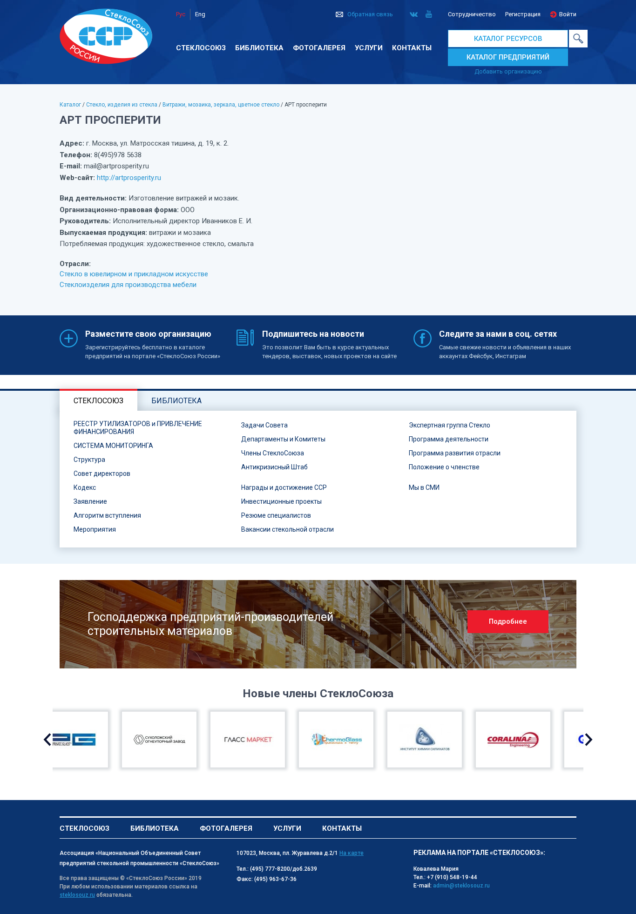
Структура (89, 459)
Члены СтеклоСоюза (272, 453)
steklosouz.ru (77, 895)
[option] (318, 624)
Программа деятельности (448, 439)
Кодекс (85, 487)
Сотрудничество (472, 14)
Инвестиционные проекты (281, 501)
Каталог (70, 104)
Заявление (90, 501)
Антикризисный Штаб (274, 467)
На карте (351, 853)
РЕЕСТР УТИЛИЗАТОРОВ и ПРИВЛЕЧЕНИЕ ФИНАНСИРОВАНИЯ (138, 427)
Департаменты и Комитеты (283, 439)
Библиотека (259, 48)
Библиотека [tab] (176, 400)
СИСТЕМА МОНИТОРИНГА (113, 445)
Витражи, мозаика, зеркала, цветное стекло (220, 104)
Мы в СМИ (424, 487)
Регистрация (523, 14)
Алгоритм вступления (107, 515)
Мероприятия (95, 529)
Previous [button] (47, 739)
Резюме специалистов (276, 515)
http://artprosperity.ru (129, 177)
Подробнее (508, 621)
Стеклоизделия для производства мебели (128, 284)
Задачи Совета (264, 425)
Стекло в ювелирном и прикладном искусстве (134, 274)
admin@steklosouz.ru (461, 885)
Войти (567, 14)
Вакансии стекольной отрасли (287, 529)
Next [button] (589, 739)
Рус (180, 14)
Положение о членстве (444, 467)
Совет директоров (102, 473)
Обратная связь (370, 14)
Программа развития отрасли (455, 453)
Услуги (369, 48)
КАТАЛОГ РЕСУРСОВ (508, 38)
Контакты (412, 48)
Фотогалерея (319, 48)
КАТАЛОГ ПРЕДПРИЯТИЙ (508, 57)
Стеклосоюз (201, 48)
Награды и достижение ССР (284, 487)
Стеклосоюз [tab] (98, 400)
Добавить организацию (508, 71)
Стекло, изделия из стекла (121, 104)
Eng (200, 14)
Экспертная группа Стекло (449, 425)
